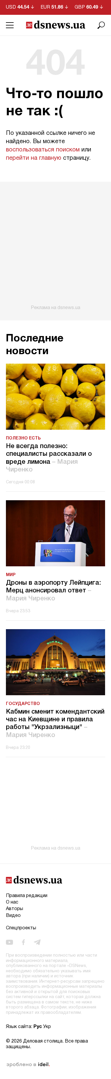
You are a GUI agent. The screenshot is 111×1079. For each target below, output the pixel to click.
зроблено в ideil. (28, 1064)
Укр (47, 1027)
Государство (23, 704)
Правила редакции (26, 896)
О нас (12, 902)
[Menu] (10, 25)
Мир (10, 575)
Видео (13, 916)
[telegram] (37, 942)
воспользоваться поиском (43, 150)
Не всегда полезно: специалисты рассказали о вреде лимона (49, 458)
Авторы (14, 909)
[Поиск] (101, 25)
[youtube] (9, 942)
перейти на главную (33, 158)
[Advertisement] (55, 246)
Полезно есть (23, 438)
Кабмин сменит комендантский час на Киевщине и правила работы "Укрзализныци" (55, 723)
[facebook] (23, 942)
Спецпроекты (21, 928)
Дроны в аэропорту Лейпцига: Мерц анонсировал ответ (53, 591)
